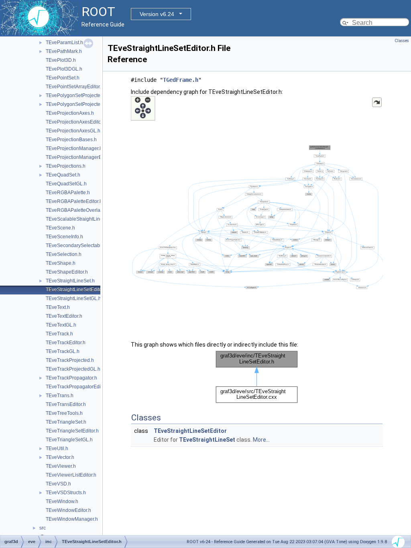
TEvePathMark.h (64, 51)
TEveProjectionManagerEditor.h (80, 157)
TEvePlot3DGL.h (64, 69)
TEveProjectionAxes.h (70, 113)
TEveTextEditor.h (64, 316)
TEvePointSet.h (62, 78)
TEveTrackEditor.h (65, 342)
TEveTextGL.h (61, 325)
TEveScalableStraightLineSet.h (80, 219)
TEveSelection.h (63, 254)
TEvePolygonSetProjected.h (76, 95)
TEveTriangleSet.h (66, 422)
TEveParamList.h (64, 42)
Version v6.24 (157, 14)
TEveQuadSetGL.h (66, 184)
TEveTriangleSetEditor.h (72, 431)
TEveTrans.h (59, 395)
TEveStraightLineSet (207, 439)
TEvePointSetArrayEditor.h (75, 86)
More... (261, 439)
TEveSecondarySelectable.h (77, 245)
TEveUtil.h (57, 448)
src (42, 528)
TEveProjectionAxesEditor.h (76, 122)
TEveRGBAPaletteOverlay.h (76, 210)
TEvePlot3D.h (61, 60)
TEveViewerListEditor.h (71, 475)
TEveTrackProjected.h (70, 360)
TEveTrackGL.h (62, 351)
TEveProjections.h (65, 166)
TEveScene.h (60, 228)
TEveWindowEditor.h (68, 510)
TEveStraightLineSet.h (70, 281)
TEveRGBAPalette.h (68, 192)
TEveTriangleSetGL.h (69, 439)
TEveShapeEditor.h (67, 272)
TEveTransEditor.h (66, 404)
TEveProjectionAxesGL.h (73, 131)
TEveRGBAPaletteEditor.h (74, 201)
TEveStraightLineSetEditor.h (76, 289)
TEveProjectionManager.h (74, 148)
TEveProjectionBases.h (71, 139)
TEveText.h (58, 307)
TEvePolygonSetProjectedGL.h (80, 104)
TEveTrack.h (59, 334)
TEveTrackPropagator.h (71, 378)
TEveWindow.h (62, 501)
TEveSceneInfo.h (64, 236)
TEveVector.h (60, 457)
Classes (402, 40)
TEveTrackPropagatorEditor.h (78, 387)
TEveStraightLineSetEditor (190, 431)
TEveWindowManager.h (72, 519)
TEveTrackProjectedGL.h (73, 369)
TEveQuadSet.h (63, 175)
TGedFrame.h (180, 80)
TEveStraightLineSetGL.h (73, 298)
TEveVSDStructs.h (66, 492)
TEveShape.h (60, 263)
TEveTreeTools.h (64, 413)
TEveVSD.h (58, 484)
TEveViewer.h (61, 466)
